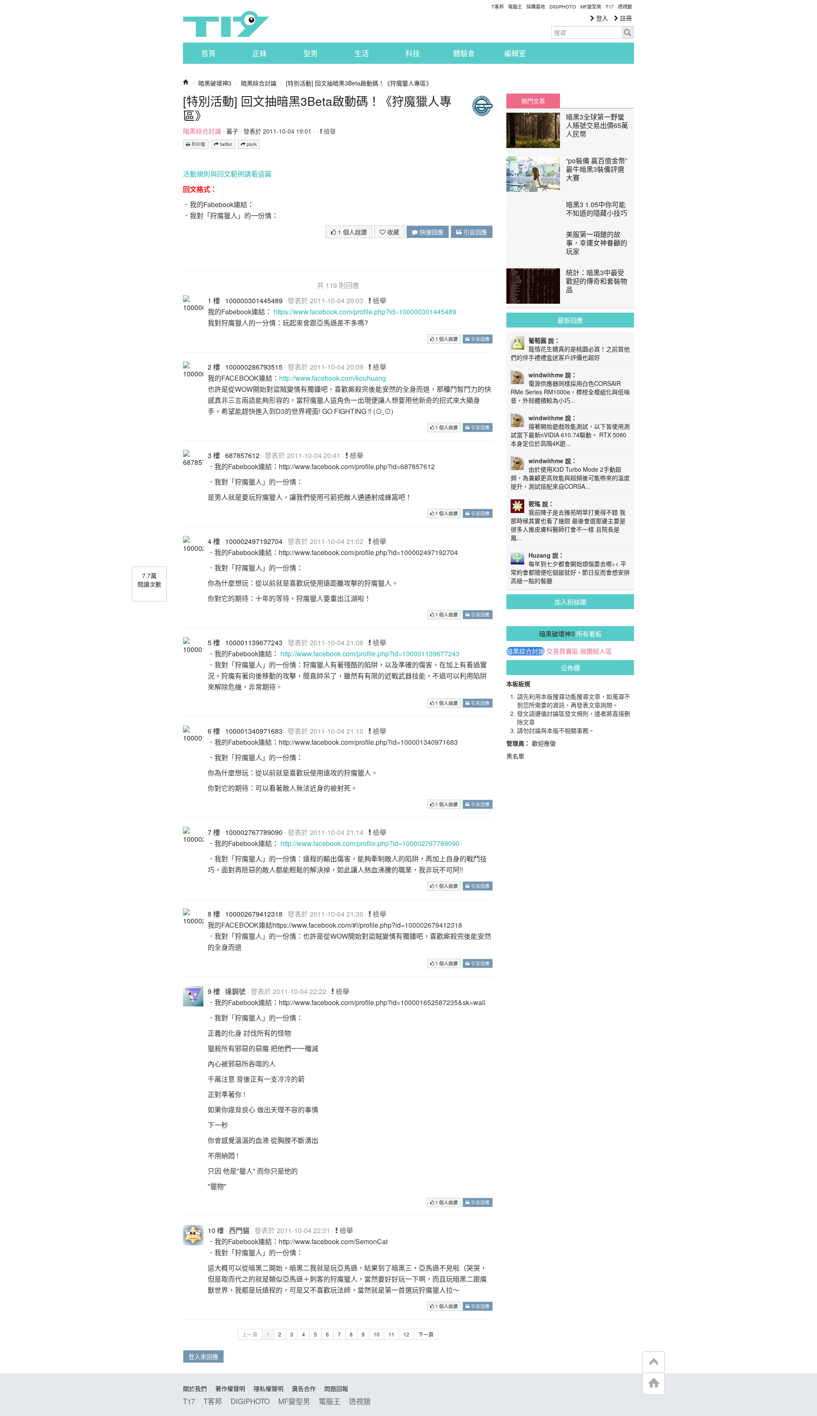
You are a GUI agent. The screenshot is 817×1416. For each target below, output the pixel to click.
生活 (361, 53)
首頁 (208, 53)
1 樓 (214, 300)
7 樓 (214, 832)
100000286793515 (254, 367)
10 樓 (216, 1230)
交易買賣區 (562, 651)
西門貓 (239, 1230)
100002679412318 (254, 914)
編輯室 (515, 53)
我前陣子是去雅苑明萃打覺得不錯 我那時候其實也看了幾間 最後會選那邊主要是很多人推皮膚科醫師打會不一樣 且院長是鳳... (568, 525)
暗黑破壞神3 (214, 83)
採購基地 (535, 6)
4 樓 (214, 541)
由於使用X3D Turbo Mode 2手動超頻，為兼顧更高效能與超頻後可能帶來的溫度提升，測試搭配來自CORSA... (570, 477)
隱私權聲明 (268, 1388)
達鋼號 (235, 991)
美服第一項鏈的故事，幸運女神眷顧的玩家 (596, 242)
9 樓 (214, 991)
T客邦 (497, 6)
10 (377, 1334)
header (653, 1362)
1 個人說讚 (351, 232)
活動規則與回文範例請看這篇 (227, 174)
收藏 (392, 232)
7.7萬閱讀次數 (149, 579)
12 (406, 1334)
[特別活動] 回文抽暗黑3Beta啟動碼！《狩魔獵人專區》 (359, 83)
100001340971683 (254, 731)
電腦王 (515, 6)
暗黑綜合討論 (259, 83)
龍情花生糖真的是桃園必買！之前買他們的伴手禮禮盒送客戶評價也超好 (570, 353)
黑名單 (515, 756)
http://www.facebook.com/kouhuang (332, 378)
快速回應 (430, 232)
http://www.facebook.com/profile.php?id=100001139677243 (370, 653)
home (653, 1383)
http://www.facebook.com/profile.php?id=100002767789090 (370, 843)
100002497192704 (254, 541)
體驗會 (464, 53)
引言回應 (474, 232)
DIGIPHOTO (562, 6)
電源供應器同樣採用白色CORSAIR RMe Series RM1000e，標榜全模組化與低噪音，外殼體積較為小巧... (570, 392)
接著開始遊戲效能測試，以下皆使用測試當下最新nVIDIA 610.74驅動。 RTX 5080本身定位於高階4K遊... (570, 434)
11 (391, 1334)
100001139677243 (254, 642)
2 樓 (214, 367)
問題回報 (336, 1388)
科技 (413, 53)
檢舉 (329, 131)
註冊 (625, 18)
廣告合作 (304, 1388)
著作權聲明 (230, 1388)
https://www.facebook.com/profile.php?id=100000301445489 (365, 311)
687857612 (242, 455)
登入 (601, 18)
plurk (251, 144)
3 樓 (214, 455)
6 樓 (214, 731)
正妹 (259, 53)
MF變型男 (590, 6)
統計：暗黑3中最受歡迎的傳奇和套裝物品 (596, 281)
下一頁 (426, 1334)
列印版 (198, 144)
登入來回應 (203, 1356)
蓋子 (232, 131)
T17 (226, 24)
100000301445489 (254, 300)
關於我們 (195, 1388)
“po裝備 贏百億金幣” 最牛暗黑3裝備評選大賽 (596, 169)
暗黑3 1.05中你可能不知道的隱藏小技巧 (596, 208)
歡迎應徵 (544, 743)
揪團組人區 (596, 651)
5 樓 (214, 642)
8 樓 (214, 914)
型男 (310, 53)
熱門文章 (533, 101)
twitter (225, 144)
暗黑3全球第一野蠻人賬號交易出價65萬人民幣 (597, 125)
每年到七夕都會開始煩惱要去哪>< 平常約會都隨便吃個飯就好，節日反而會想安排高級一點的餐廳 (570, 572)
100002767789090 (254, 832)
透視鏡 (625, 6)
